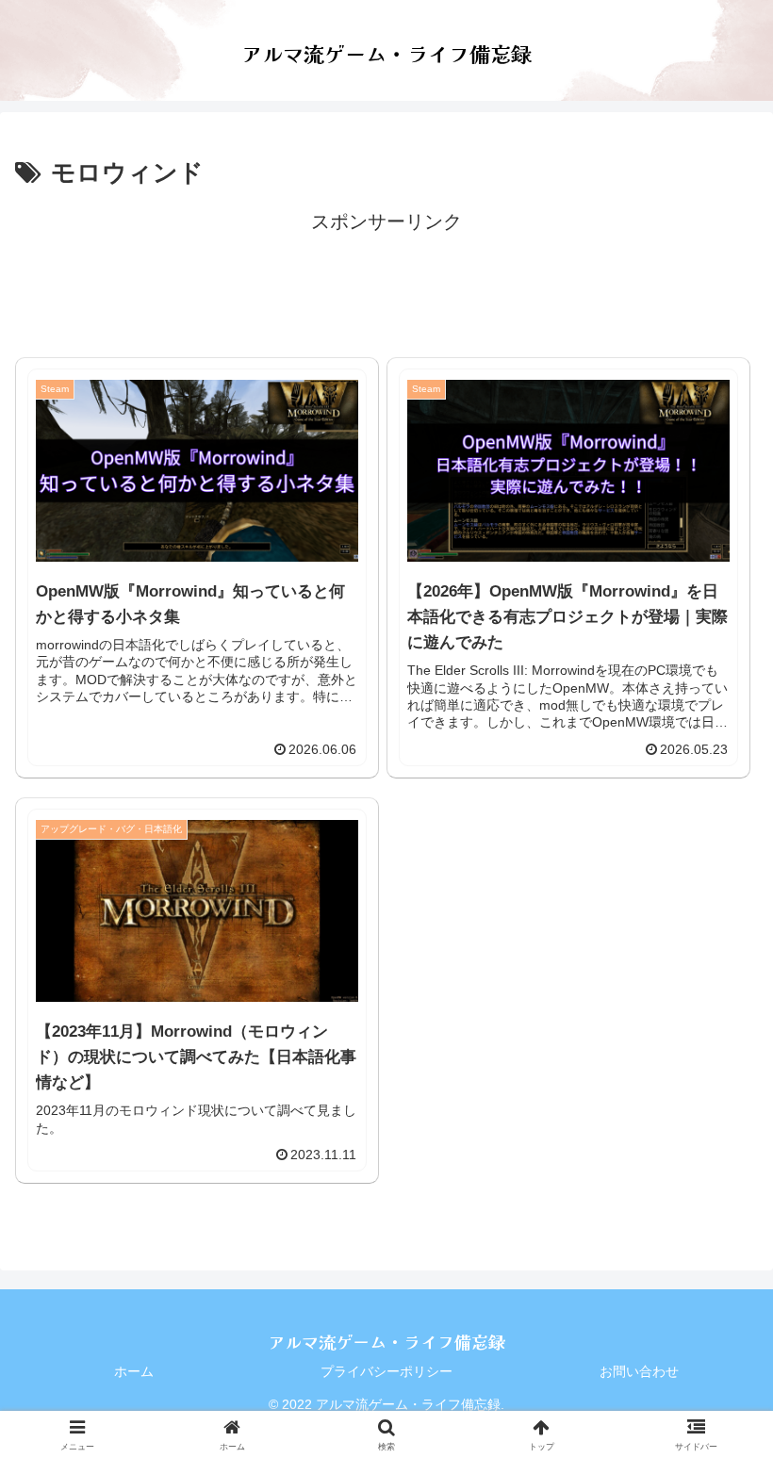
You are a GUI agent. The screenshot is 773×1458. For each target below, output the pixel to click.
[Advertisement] (386, 280)
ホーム (134, 1371)
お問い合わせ (639, 1371)
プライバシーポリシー (386, 1371)
